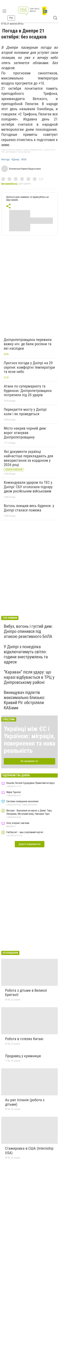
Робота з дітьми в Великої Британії (26, 992)
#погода (5, 159)
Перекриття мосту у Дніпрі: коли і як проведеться (25, 411)
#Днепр (15, 159)
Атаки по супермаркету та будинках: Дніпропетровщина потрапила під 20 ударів (28, 390)
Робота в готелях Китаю (24, 1039)
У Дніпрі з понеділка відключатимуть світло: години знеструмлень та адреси (26, 654)
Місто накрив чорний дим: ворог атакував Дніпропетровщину (25, 432)
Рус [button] (11, 17)
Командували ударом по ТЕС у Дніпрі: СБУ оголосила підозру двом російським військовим (28, 486)
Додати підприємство (30, 844)
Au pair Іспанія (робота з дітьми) (24, 1102)
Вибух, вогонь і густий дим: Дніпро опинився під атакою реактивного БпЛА (28, 631)
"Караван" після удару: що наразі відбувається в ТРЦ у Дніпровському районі (29, 677)
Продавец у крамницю (23, 1056)
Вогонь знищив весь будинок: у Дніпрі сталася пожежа (29, 508)
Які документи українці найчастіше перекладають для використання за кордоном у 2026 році (28, 458)
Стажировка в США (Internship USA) (29, 1150)
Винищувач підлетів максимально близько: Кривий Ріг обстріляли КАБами (24, 700)
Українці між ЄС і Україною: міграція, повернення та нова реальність (29, 739)
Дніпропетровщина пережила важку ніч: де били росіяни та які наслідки (28, 344)
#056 (23, 159)
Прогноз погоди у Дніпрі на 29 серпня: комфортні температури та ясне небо (29, 367)
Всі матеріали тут (29, 761)
